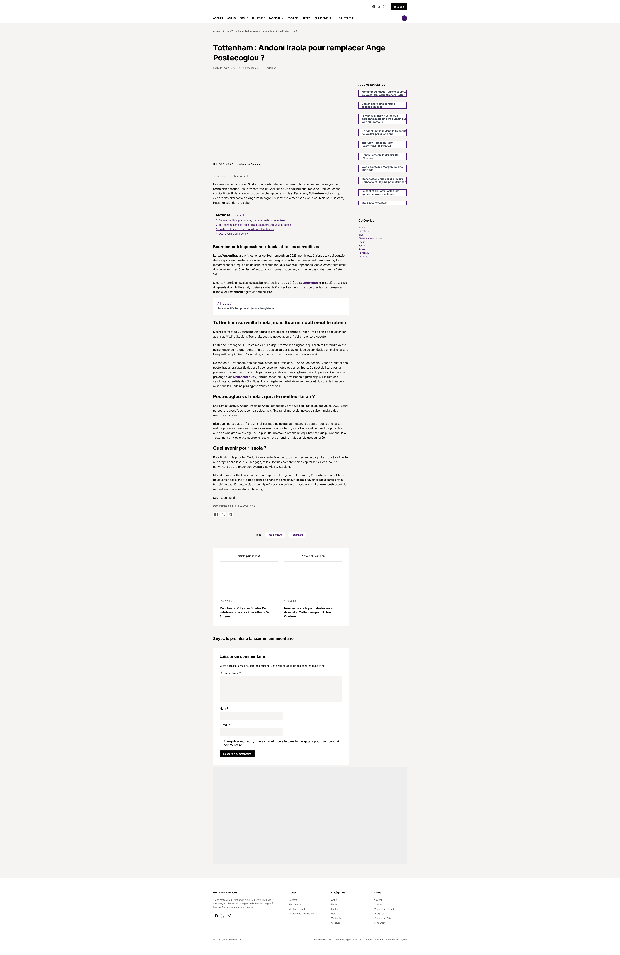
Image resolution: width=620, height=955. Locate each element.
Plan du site (295, 904)
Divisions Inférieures (370, 238)
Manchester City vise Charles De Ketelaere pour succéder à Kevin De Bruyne (245, 612)
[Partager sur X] (223, 514)
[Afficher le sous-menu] (333, 18)
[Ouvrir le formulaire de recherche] (404, 18)
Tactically (276, 18)
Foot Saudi (358, 939)
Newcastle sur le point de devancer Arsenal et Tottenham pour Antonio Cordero (309, 612)
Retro (306, 18)
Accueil (218, 18)
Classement (323, 18)
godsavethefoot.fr (231, 939)
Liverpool (379, 913)
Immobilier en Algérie (396, 939)
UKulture (258, 18)
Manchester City (244, 377)
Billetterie (346, 18)
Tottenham (297, 534)
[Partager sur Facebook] (216, 514)
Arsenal (378, 899)
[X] (379, 6)
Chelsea (378, 904)
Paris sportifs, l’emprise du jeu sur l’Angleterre (245, 308)
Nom (224, 708)
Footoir (293, 18)
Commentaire (230, 673)
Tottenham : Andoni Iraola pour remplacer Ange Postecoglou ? (264, 31)
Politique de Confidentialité (303, 913)
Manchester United (384, 909)
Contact (293, 899)
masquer (237, 215)
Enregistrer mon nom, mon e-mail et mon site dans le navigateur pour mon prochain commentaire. (282, 743)
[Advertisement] (310, 815)
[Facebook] (374, 6)
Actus (231, 18)
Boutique (398, 6)
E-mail (225, 725)
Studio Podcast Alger (340, 939)
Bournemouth (308, 282)
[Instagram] (384, 6)
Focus (244, 18)
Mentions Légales (298, 909)
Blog (361, 234)
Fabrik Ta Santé (374, 939)
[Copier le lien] (230, 514)
